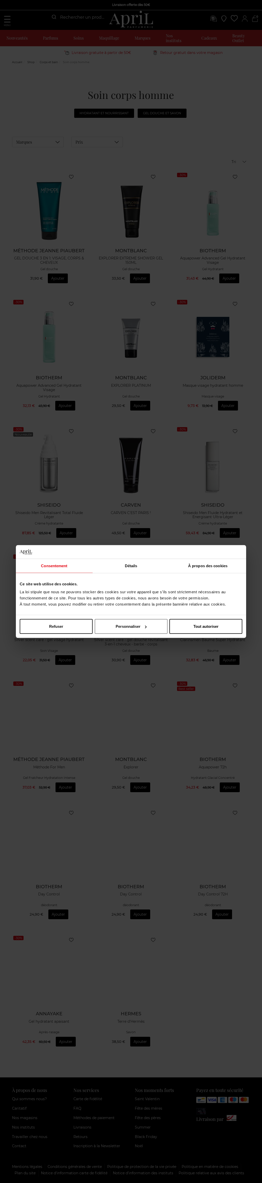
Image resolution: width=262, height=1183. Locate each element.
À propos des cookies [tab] (207, 565)
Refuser (56, 626)
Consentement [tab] (54, 565)
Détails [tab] (131, 565)
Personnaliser (128, 626)
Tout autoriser (206, 626)
